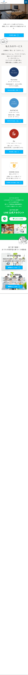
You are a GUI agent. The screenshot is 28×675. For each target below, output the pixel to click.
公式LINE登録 (19, 219)
